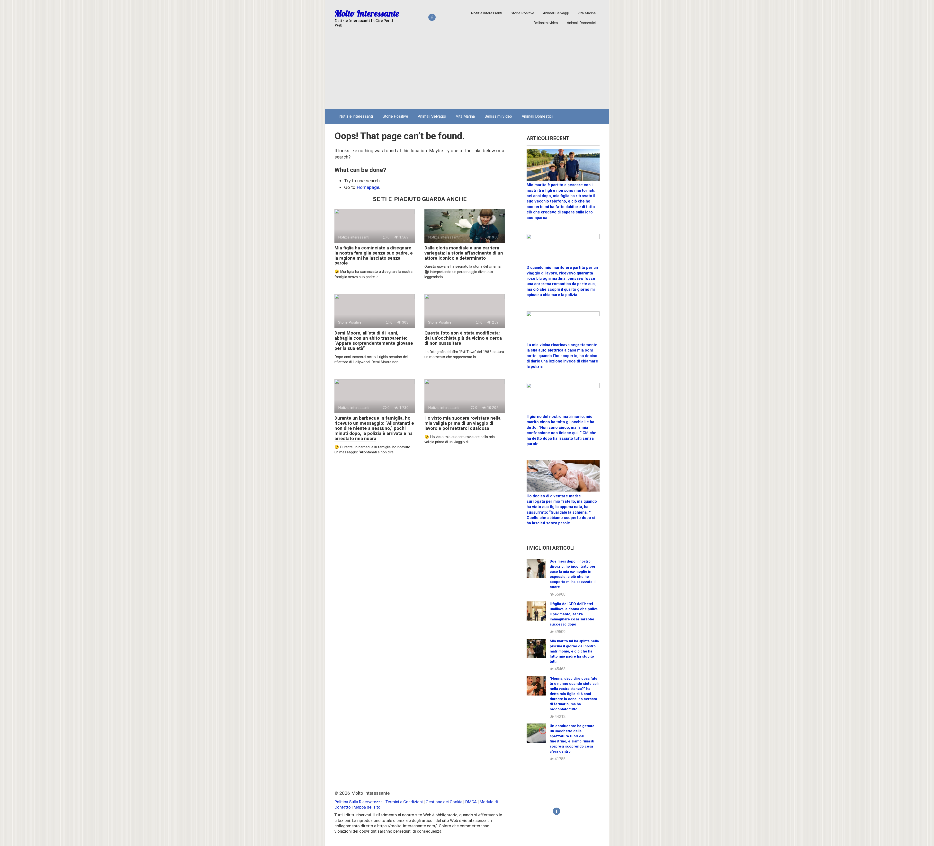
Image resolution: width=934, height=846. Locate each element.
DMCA (471, 801)
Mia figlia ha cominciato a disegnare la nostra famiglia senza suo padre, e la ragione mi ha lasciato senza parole (373, 255)
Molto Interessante (367, 13)
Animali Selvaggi (556, 13)
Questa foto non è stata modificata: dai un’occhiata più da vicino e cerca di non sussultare (463, 338)
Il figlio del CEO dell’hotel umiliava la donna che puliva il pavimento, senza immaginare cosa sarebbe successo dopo (574, 614)
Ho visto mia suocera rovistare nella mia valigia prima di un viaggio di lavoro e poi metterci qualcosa (462, 423)
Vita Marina (586, 13)
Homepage (368, 187)
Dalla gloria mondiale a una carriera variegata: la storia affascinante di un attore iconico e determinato (463, 253)
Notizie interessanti (486, 13)
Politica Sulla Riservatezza (359, 801)
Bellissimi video (545, 23)
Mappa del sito (367, 807)
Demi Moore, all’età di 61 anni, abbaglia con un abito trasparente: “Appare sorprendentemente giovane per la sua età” (373, 340)
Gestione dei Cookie (444, 801)
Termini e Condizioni (404, 801)
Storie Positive (522, 13)
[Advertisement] (467, 69)
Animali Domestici (581, 23)
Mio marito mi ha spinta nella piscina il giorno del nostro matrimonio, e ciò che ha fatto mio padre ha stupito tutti (574, 651)
